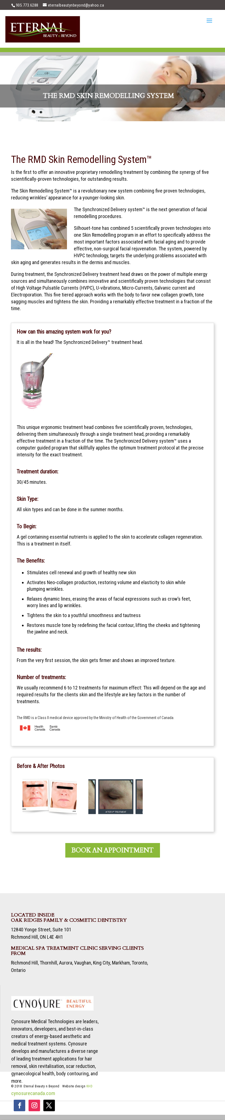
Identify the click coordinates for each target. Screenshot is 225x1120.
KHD (89, 1086)
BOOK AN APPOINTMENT (113, 850)
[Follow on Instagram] (34, 1105)
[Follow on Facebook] (19, 1105)
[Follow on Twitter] (49, 1105)
